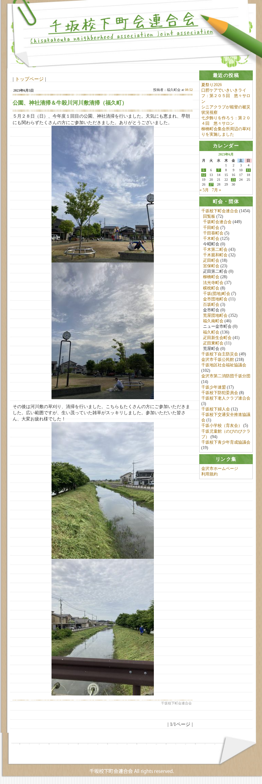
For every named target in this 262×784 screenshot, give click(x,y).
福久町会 (211, 332)
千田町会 (211, 228)
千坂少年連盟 (213, 387)
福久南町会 (213, 321)
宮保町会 (211, 266)
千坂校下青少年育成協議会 (225, 442)
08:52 (189, 90)
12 (203, 175)
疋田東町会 (213, 343)
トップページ (29, 79)
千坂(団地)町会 (216, 294)
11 (248, 170)
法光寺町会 (213, 283)
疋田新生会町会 (217, 338)
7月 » (216, 190)
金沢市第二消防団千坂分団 (225, 376)
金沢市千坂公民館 (217, 359)
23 (233, 179)
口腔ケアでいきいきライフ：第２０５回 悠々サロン (225, 95)
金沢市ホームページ (219, 469)
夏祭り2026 (211, 85)
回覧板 (209, 216)
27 (211, 184)
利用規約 (209, 474)
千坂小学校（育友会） (221, 425)
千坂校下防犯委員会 (219, 393)
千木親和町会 (215, 255)
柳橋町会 (211, 277)
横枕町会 (211, 288)
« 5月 (204, 190)
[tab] (226, 75)
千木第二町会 (215, 249)
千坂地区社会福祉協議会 (223, 365)
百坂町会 (211, 304)
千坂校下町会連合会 (219, 211)
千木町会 (211, 238)
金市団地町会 (215, 299)
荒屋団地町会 (215, 315)
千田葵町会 (213, 233)
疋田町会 (211, 260)
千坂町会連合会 (217, 222)
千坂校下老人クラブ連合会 (225, 398)
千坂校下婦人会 (215, 409)
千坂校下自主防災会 (219, 354)
